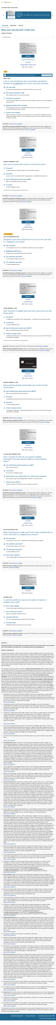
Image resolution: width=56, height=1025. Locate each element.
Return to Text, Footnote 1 (9, 702)
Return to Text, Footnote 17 (10, 902)
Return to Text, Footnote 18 (10, 915)
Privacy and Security (30, 1015)
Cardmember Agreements (17, 1015)
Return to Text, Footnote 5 (9, 740)
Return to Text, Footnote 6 (9, 764)
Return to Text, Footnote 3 (9, 723)
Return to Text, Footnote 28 (10, 1005)
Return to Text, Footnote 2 (9, 710)
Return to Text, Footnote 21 (10, 943)
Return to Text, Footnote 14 (10, 872)
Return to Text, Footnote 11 (10, 843)
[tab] (5, 25)
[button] (28, 62)
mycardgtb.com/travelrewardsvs (35, 869)
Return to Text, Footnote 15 (10, 886)
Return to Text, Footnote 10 (10, 813)
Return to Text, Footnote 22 (10, 952)
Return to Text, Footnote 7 (9, 771)
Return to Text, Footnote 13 (10, 859)
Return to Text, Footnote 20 (10, 935)
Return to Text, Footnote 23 (10, 979)
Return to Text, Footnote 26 (10, 995)
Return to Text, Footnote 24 (10, 984)
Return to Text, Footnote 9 (9, 806)
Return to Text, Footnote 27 (10, 1000)
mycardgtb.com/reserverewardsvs (30, 867)
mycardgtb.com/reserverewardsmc (11, 869)
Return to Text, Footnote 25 (10, 989)
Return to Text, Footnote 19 (10, 931)
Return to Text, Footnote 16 (10, 895)
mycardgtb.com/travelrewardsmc (11, 870)
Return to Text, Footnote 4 (9, 733)
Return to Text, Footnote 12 (10, 852)
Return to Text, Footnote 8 (9, 779)
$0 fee (8, 105)
